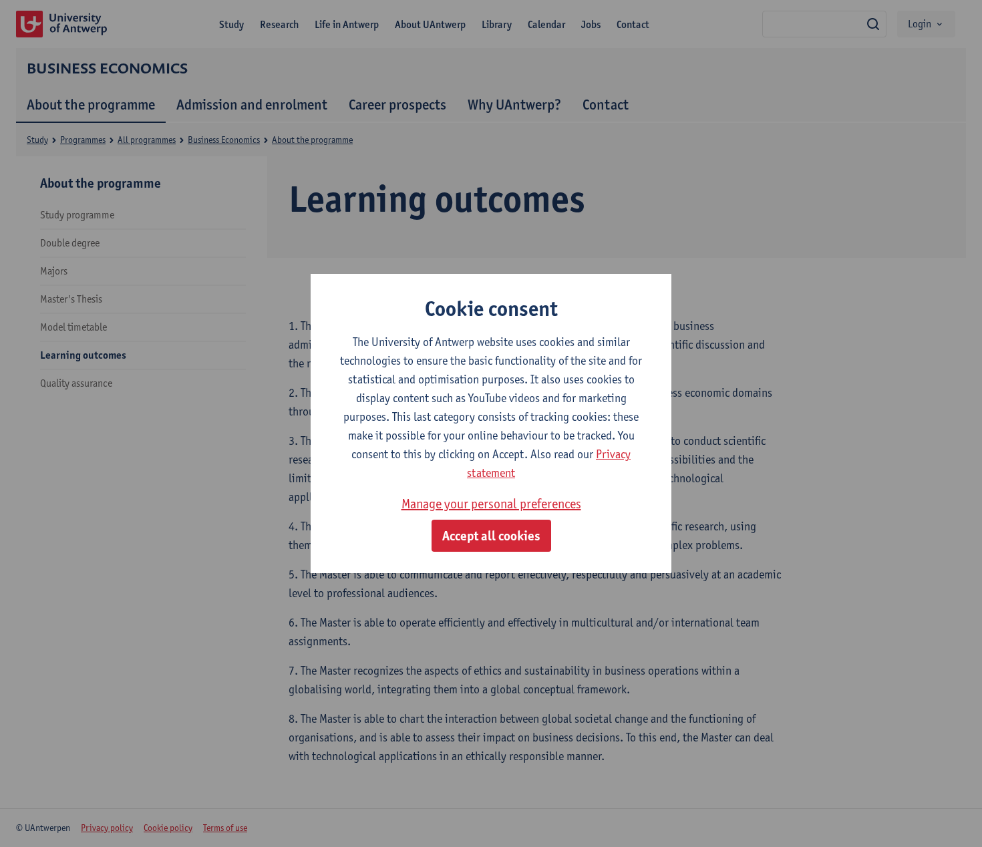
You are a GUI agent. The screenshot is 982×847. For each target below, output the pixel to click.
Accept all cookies (491, 536)
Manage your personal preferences (491, 504)
